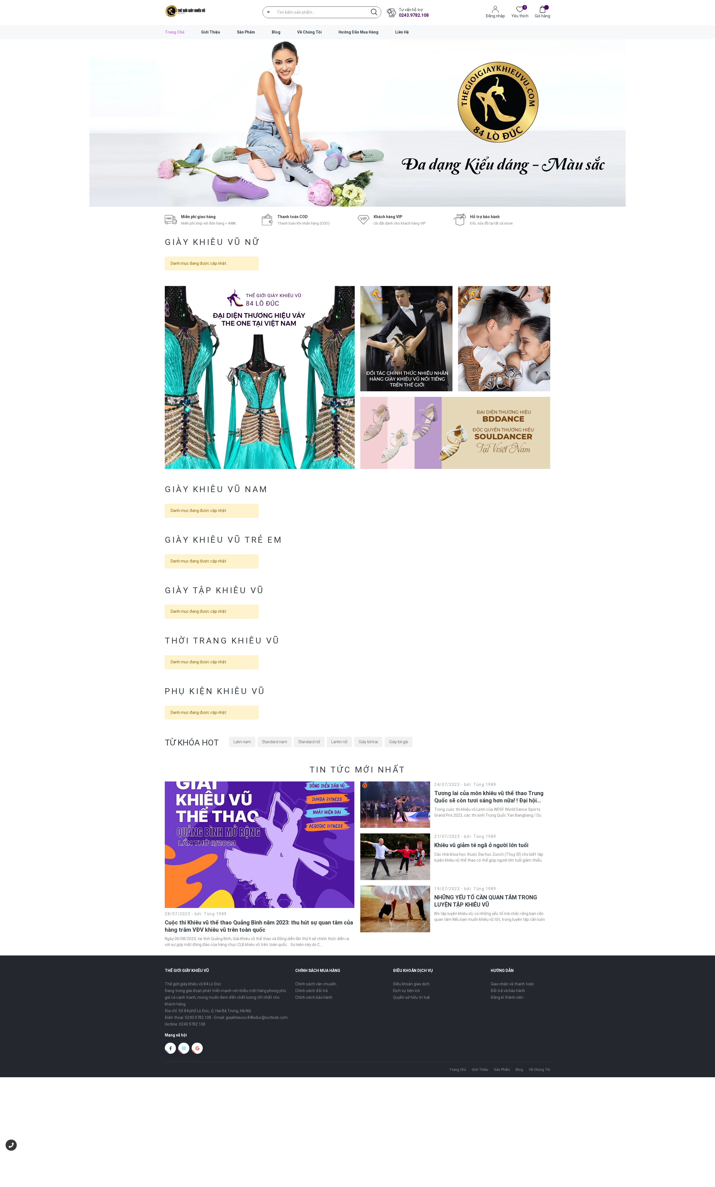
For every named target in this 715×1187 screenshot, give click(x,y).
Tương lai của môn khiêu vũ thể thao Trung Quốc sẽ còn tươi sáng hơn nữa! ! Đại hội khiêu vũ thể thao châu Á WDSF (489, 797)
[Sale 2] (406, 338)
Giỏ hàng (542, 16)
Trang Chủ (174, 32)
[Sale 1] (260, 377)
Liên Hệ (402, 32)
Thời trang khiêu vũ (222, 640)
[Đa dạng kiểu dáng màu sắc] (357, 123)
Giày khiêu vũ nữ (212, 242)
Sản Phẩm (246, 32)
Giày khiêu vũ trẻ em (223, 540)
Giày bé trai (368, 742)
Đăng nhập (495, 16)
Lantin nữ (339, 742)
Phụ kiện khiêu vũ (215, 691)
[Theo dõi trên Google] (197, 1048)
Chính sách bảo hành (313, 997)
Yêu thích (519, 15)
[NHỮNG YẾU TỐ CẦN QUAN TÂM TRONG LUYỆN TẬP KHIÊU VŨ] (395, 909)
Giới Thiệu (210, 32)
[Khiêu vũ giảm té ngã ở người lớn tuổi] (395, 856)
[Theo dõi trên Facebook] (170, 1048)
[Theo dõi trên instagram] (183, 1048)
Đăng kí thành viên (507, 997)
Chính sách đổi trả (311, 990)
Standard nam (274, 742)
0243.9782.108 (414, 15)
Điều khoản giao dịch (411, 984)
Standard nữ (309, 742)
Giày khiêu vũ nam (216, 489)
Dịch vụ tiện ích (406, 990)
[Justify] (374, 12)
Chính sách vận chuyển (315, 984)
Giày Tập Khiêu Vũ (214, 590)
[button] (348, 201)
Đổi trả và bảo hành (508, 990)
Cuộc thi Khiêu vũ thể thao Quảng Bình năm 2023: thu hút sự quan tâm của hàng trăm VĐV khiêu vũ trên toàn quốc (259, 926)
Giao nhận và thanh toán (512, 984)
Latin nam (242, 742)
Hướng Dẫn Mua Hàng (358, 32)
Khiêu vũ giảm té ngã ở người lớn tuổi (481, 845)
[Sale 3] (504, 338)
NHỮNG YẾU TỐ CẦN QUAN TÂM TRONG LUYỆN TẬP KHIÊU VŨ (485, 901)
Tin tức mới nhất (357, 769)
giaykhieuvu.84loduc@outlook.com (257, 1017)
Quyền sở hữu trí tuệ (411, 997)
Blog (276, 32)
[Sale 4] (455, 433)
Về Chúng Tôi (309, 32)
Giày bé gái (398, 742)
